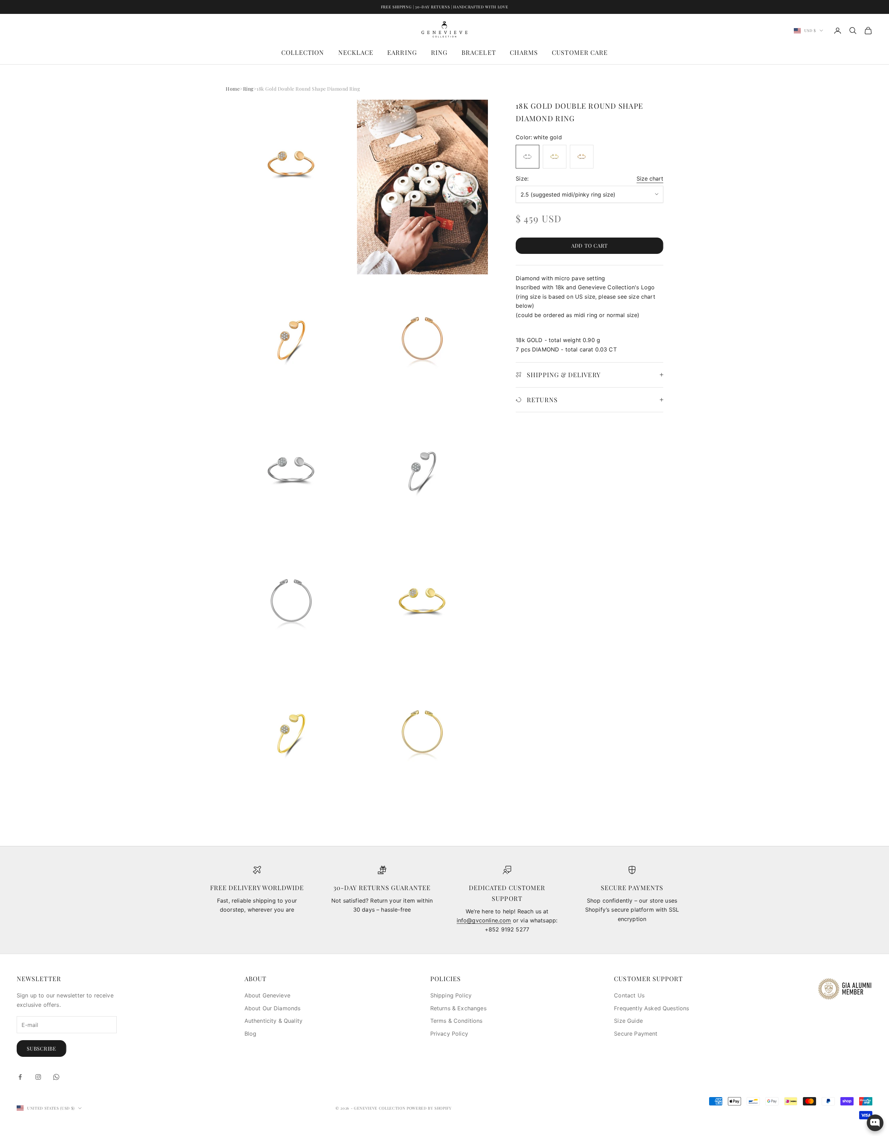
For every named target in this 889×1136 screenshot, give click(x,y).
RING (439, 52)
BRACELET (479, 52)
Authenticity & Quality (273, 1020)
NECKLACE (356, 52)
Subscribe (41, 1048)
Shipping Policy (451, 995)
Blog (250, 1033)
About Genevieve (267, 995)
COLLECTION (302, 52)
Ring (248, 88)
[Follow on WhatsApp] (56, 1076)
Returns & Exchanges (458, 1008)
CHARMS (524, 52)
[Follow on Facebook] (20, 1076)
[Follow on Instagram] (38, 1076)
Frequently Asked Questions (651, 1008)
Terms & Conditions (456, 1020)
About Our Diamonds (272, 1008)
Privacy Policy (449, 1033)
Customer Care (580, 52)
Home (233, 88)
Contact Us (629, 995)
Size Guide (628, 1020)
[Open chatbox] (875, 1122)
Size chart (650, 178)
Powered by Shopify (429, 1108)
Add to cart (589, 245)
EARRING (402, 52)
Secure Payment (635, 1033)
